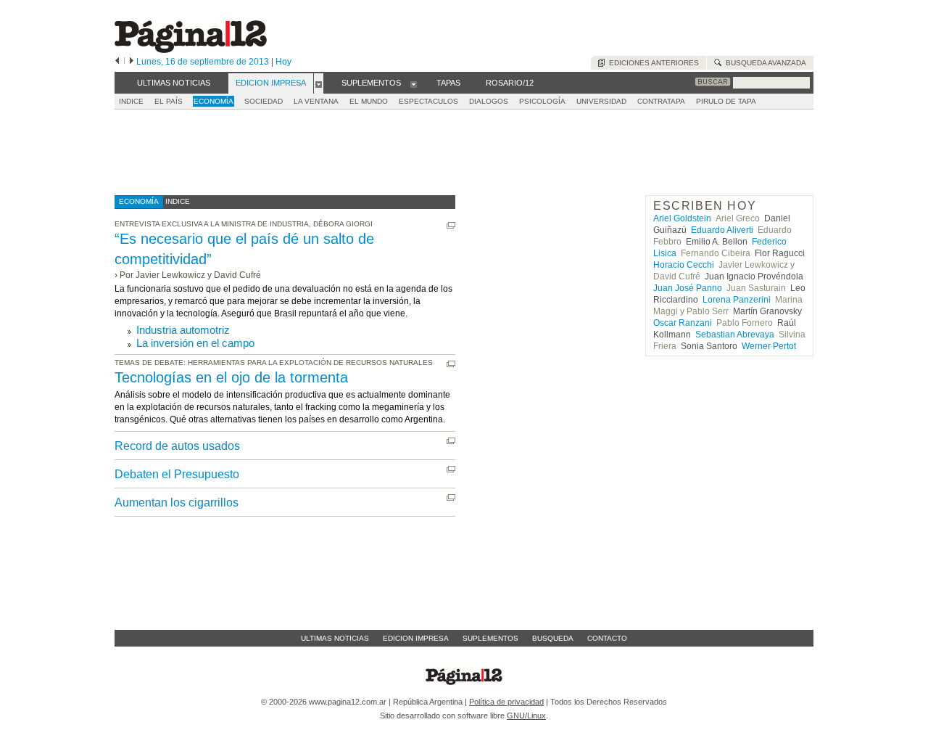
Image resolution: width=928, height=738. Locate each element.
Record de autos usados (177, 446)
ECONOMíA (213, 101)
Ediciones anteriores (652, 63)
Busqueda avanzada (763, 63)
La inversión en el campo (195, 343)
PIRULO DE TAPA (726, 101)
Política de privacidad (506, 701)
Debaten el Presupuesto (177, 474)
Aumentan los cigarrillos (177, 502)
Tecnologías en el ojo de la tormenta (231, 377)
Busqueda (552, 638)
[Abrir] (318, 83)
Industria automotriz (183, 330)
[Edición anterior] (117, 62)
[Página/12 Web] (191, 49)
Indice (131, 101)
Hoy (283, 62)
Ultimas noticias (335, 638)
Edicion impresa (416, 638)
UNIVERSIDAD (601, 101)
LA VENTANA (316, 101)
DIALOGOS (488, 101)
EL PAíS (168, 101)
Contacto (607, 638)
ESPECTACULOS (428, 101)
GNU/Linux (526, 715)
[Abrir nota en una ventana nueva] (451, 225)
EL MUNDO (368, 101)
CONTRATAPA (661, 101)
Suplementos (490, 638)
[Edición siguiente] (131, 62)
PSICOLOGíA (542, 101)
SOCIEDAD (263, 101)
